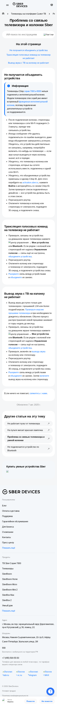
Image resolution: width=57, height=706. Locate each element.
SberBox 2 (7, 600)
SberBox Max (8, 595)
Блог (4, 506)
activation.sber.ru (30, 182)
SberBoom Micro (9, 584)
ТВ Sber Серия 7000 (11, 563)
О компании (7, 532)
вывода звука (38, 351)
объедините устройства (20, 256)
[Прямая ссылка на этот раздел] (22, 78)
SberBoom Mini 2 (9, 590)
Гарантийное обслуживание (15, 521)
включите (44, 376)
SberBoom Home (10, 579)
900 (4, 648)
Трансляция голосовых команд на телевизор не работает (28, 56)
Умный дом (7, 605)
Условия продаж (9, 691)
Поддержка (7, 516)
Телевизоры (7, 568)
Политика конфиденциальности (15, 696)
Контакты (6, 537)
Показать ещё (8, 548)
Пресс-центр (8, 542)
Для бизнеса (8, 527)
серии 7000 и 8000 (32, 91)
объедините (16, 277)
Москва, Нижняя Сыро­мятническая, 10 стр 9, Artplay (26, 637)
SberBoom (7, 574)
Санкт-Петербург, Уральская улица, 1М (20, 641)
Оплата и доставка (10, 511)
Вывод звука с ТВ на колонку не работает (28, 63)
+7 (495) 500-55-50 (10, 658)
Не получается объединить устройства (29, 50)
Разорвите (13, 274)
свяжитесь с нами (38, 393)
